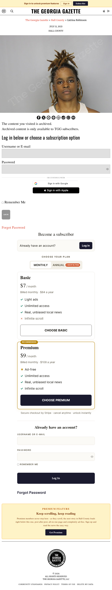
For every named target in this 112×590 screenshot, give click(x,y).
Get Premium (55, 532)
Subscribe (80, 3)
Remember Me (15, 202)
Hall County (56, 31)
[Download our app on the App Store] (104, 11)
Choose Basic (56, 330)
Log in (86, 245)
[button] (56, 190)
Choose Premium (56, 400)
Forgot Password (13, 227)
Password (8, 162)
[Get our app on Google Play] (108, 11)
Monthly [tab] (41, 265)
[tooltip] (39, 117)
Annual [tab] (66, 265)
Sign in (66, 3)
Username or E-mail (16, 146)
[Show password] (107, 169)
